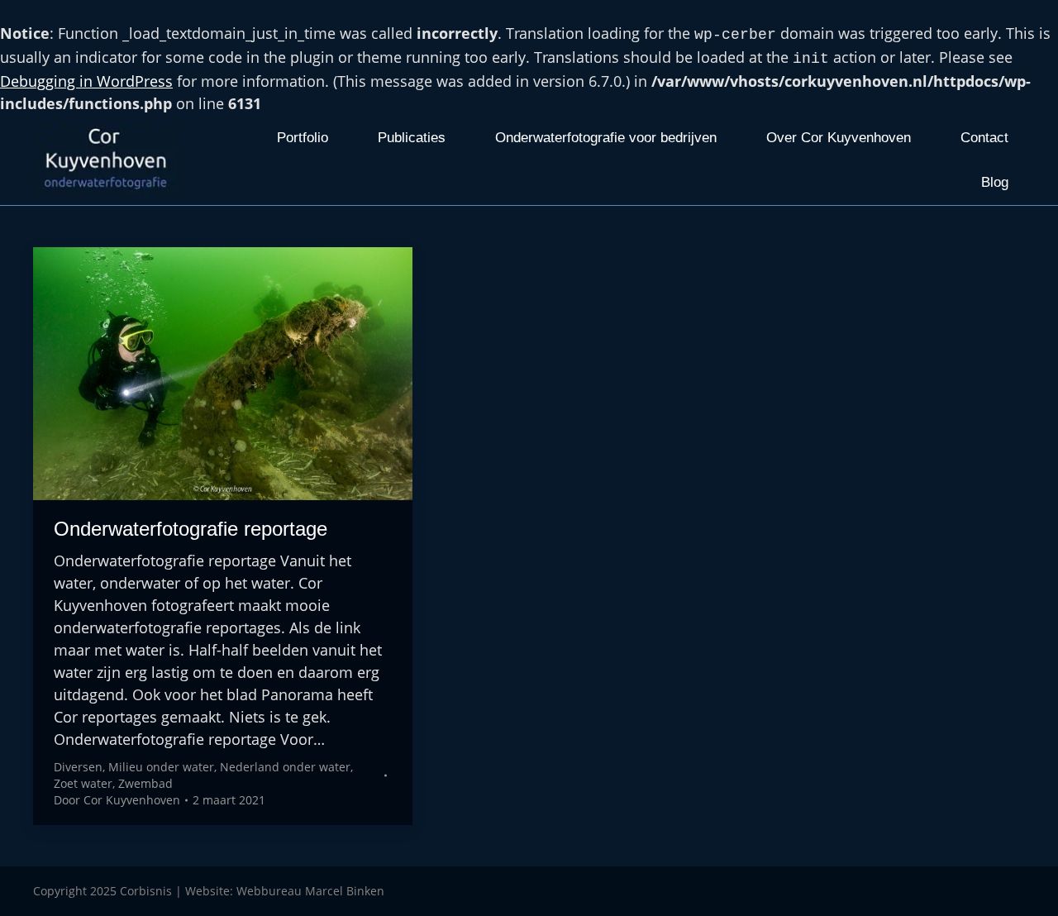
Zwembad (145, 783)
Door (117, 800)
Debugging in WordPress (86, 81)
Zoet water (83, 783)
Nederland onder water (285, 767)
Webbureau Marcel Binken (310, 891)
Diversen (78, 767)
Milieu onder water (161, 767)
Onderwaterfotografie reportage (190, 529)
